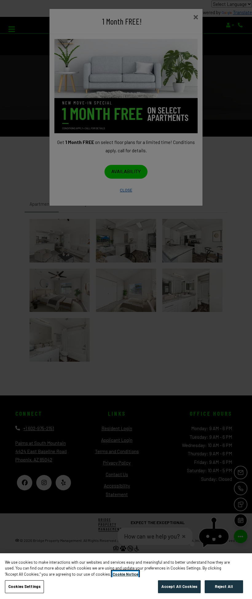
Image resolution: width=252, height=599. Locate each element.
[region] (126, 576)
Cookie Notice (125, 574)
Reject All (224, 586)
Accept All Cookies (179, 586)
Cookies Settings (24, 586)
